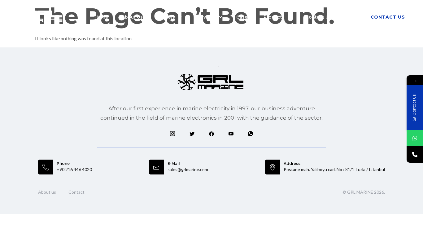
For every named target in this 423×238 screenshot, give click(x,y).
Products (274, 17)
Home (101, 17)
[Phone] (415, 154)
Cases (243, 17)
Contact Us (318, 17)
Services (205, 17)
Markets (165, 17)
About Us (132, 17)
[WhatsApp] (415, 138)
